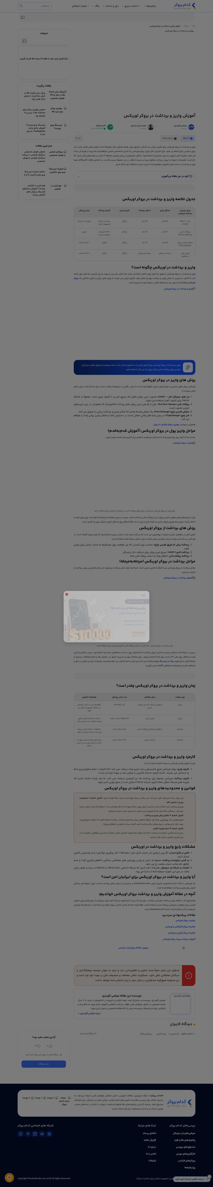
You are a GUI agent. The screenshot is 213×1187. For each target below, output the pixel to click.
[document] (106, 593)
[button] (66, 571)
